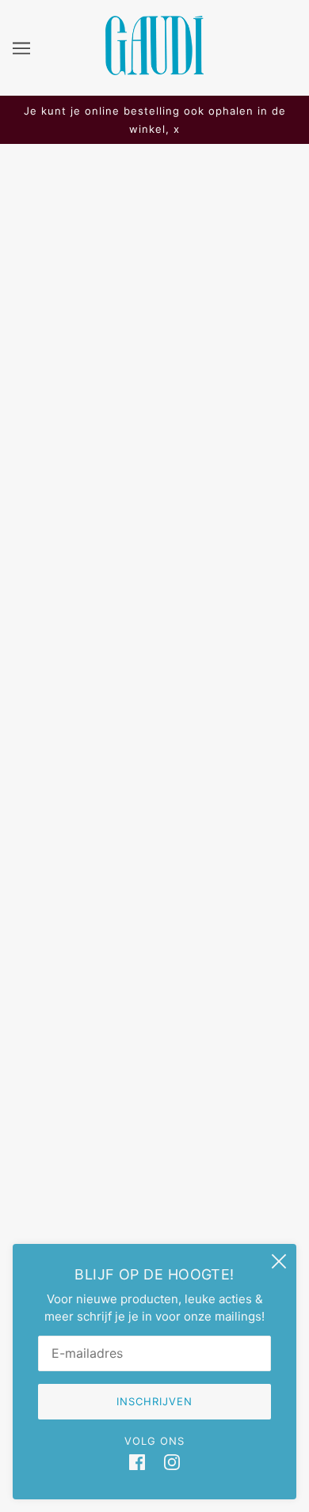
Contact (155, 1073)
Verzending (155, 1000)
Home (153, 355)
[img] (137, 1462)
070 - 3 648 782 (154, 764)
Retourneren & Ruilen (155, 1049)
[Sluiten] (279, 1261)
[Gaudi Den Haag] (154, 70)
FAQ (154, 977)
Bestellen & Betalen (155, 1025)
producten (125, 372)
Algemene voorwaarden (155, 1097)
